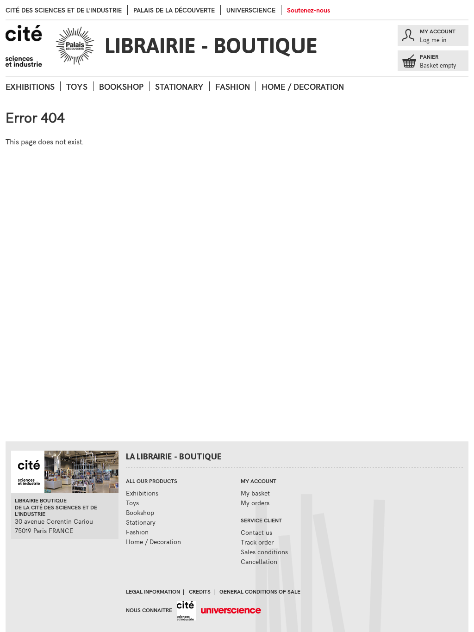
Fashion (232, 86)
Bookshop (121, 86)
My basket (255, 493)
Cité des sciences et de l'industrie (64, 10)
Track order (257, 542)
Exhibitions (30, 86)
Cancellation (259, 561)
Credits (200, 591)
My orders (255, 502)
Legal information (153, 591)
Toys (76, 86)
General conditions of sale (259, 591)
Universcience (250, 10)
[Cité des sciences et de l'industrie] (184, 609)
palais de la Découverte (174, 10)
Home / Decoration (303, 86)
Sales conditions (264, 551)
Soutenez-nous (308, 10)
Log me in (433, 40)
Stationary (179, 86)
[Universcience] (229, 609)
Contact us (256, 532)
